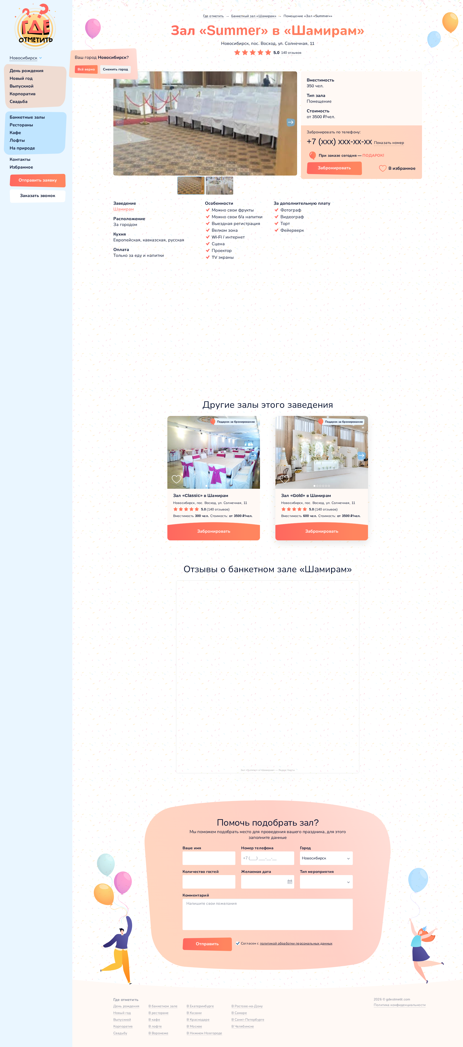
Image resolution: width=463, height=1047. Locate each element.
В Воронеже (158, 1033)
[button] (119, 122)
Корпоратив (22, 93)
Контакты (20, 159)
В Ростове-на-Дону (247, 1006)
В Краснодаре (198, 1019)
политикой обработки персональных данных (296, 943)
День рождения (26, 70)
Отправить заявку (38, 180)
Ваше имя (192, 848)
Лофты (17, 140)
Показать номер (389, 143)
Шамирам (123, 209)
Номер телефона (257, 848)
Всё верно (86, 69)
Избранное (21, 167)
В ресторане (159, 1013)
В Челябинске (243, 1026)
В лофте (155, 1026)
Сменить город (115, 69)
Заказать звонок (37, 195)
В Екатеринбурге (200, 1006)
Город (305, 848)
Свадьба (18, 101)
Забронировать (334, 167)
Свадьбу (120, 1033)
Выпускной (22, 86)
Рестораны (21, 124)
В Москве (194, 1026)
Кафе (15, 132)
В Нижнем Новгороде (204, 1033)
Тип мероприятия (317, 872)
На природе (22, 148)
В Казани (194, 1013)
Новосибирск (23, 57)
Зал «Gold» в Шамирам (306, 495)
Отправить (207, 943)
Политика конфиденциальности (400, 1005)
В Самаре (239, 1013)
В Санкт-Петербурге (248, 1019)
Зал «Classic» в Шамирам (200, 495)
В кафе (154, 1019)
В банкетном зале (163, 1006)
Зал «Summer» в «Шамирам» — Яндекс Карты (268, 770)
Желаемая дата (256, 872)
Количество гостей (201, 872)
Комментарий (196, 895)
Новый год (21, 78)
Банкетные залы (27, 117)
